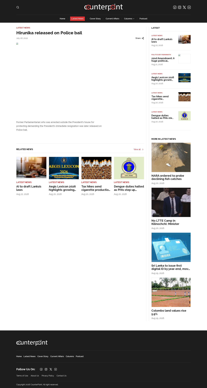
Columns (128, 19)
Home (62, 19)
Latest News (77, 19)
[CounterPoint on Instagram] (179, 7)
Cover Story (95, 19)
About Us (35, 376)
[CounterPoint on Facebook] (174, 7)
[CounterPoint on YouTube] (189, 7)
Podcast (143, 19)
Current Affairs (112, 19)
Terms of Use (22, 376)
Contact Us (61, 376)
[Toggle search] (17, 7)
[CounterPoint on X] (184, 7)
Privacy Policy (48, 376)
